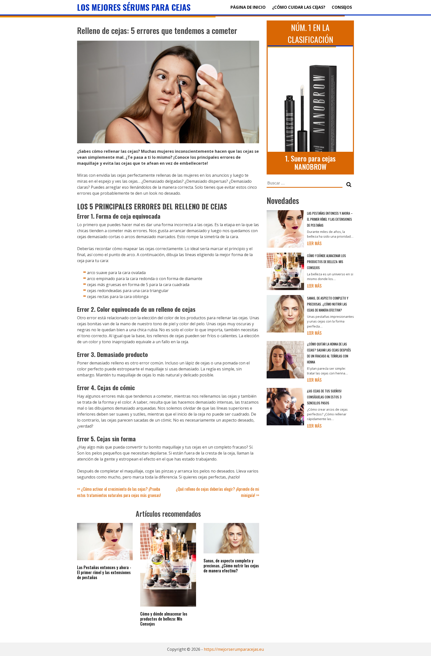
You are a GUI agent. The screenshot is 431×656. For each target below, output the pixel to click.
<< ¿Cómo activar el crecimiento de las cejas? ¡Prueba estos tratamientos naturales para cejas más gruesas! (119, 492)
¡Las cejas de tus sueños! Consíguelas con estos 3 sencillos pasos (324, 397)
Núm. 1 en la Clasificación (310, 33)
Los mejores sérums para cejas (134, 7)
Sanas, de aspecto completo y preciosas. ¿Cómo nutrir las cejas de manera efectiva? (231, 566)
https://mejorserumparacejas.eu (234, 649)
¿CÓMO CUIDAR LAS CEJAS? (298, 7)
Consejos (342, 7)
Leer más (314, 243)
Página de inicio (248, 7)
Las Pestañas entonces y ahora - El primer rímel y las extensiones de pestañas (104, 572)
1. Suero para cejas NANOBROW (310, 162)
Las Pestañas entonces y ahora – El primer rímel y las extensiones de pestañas (330, 219)
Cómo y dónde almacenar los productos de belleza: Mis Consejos (163, 619)
